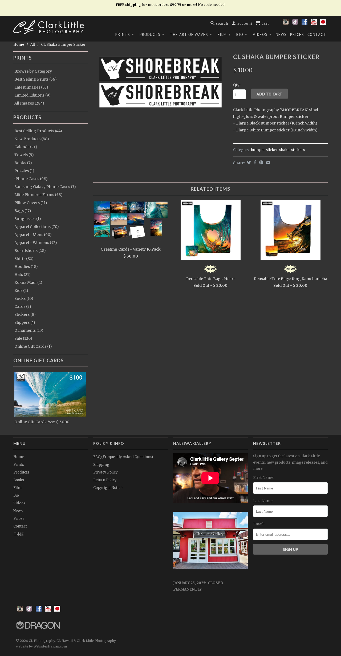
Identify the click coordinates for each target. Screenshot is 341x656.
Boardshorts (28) (30, 250)
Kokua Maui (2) (28, 282)
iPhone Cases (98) (31, 178)
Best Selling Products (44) (38, 130)
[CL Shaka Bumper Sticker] (160, 82)
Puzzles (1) (24, 170)
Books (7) (23, 162)
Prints (124, 34)
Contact (316, 34)
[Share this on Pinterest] (260, 162)
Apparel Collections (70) (36, 226)
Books (18, 480)
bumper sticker (264, 150)
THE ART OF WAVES (191, 34)
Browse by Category (33, 71)
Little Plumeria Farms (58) (38, 194)
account (244, 23)
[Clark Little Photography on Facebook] (304, 23)
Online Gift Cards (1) (33, 346)
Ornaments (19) (28, 330)
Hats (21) (22, 274)
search (221, 23)
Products (152, 34)
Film (224, 34)
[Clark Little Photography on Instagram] (286, 23)
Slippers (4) (24, 322)
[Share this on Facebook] (254, 162)
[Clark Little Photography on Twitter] (295, 23)
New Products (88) (31, 138)
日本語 (18, 534)
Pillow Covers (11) (30, 202)
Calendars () (25, 146)
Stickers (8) (25, 314)
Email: (258, 524)
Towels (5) (24, 154)
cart (264, 23)
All (32, 44)
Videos (262, 34)
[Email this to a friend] (267, 162)
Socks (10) (23, 298)
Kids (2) (21, 290)
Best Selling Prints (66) (35, 79)
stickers (298, 150)
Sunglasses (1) (27, 218)
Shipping (101, 464)
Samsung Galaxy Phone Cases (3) (45, 186)
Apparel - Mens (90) (33, 234)
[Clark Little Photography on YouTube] (314, 23)
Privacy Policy (105, 472)
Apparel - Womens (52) (35, 242)
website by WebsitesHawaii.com (41, 646)
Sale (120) (23, 338)
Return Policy (105, 480)
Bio (241, 34)
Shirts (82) (24, 258)
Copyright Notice (108, 487)
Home (18, 457)
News (281, 34)
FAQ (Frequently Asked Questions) (123, 457)
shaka (284, 150)
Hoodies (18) (26, 266)
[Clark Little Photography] (50, 27)
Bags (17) (22, 210)
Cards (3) (22, 306)
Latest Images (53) (31, 87)
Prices (297, 34)
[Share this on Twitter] (248, 162)
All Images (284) (29, 103)
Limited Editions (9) (32, 95)
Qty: (236, 84)
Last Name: (263, 501)
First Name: (263, 477)
